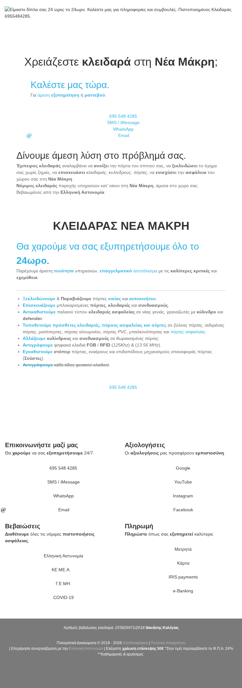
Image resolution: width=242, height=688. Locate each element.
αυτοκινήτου (142, 298)
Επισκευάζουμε (39, 305)
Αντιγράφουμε (38, 344)
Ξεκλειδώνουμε (39, 298)
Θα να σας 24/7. (49, 452)
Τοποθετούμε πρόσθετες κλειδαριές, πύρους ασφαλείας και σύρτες (94, 325)
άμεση (58, 95)
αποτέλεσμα (128, 270)
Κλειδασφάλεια (135, 643)
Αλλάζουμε (34, 338)
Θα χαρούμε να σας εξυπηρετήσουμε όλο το (107, 246)
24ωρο (31, 260)
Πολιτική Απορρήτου (168, 643)
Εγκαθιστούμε (38, 351)
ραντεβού (94, 95)
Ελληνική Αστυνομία (86, 648)
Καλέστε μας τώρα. (70, 85)
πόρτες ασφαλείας (187, 331)
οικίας (114, 298)
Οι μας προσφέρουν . (175, 452)
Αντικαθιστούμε (39, 311)
